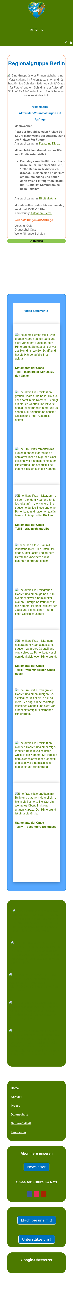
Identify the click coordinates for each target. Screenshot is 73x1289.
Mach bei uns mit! (36, 1220)
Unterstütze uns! (36, 1239)
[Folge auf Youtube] (43, 1194)
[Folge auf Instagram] (36, 1194)
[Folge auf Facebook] (29, 1194)
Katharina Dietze (49, 143)
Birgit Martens (48, 198)
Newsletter (36, 1167)
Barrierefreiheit (21, 1123)
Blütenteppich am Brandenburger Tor (36, 259)
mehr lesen (18, 271)
